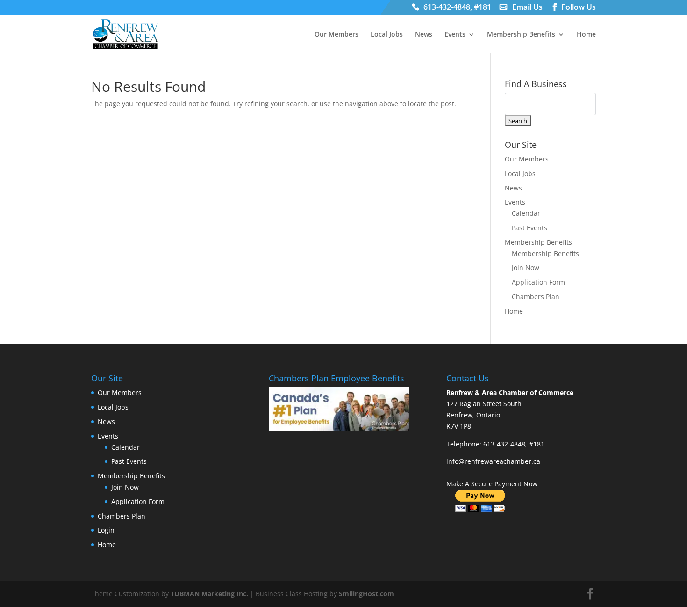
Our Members (336, 34)
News (423, 34)
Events (454, 34)
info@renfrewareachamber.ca (493, 461)
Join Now (525, 267)
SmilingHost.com (366, 593)
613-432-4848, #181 (457, 8)
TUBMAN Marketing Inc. (209, 593)
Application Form (538, 282)
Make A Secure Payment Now (491, 483)
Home (586, 34)
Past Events (529, 227)
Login (106, 530)
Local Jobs (387, 34)
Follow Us (578, 8)
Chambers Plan (535, 296)
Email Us (527, 8)
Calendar (526, 213)
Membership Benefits (521, 34)
